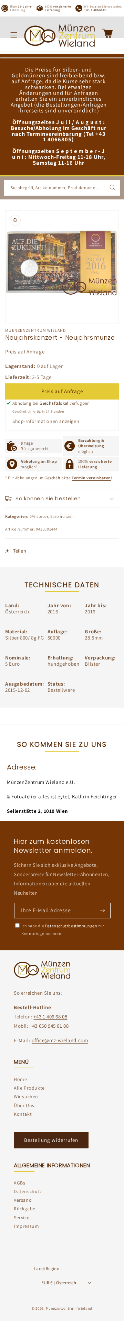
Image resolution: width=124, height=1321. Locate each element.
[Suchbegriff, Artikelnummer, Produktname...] (112, 187)
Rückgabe (24, 1208)
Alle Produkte (29, 1088)
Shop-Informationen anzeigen (45, 421)
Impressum (26, 1226)
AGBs (19, 1183)
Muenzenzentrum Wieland (69, 1308)
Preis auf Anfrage (24, 351)
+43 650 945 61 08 (49, 1026)
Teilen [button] (20, 551)
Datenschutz (28, 1191)
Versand (23, 1200)
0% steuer (39, 516)
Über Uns (24, 1105)
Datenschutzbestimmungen (71, 925)
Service (21, 1217)
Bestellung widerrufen (51, 1140)
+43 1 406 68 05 (50, 1016)
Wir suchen (26, 1096)
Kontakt (23, 1114)
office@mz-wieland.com (60, 1040)
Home (20, 1079)
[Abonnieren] (102, 910)
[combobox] (62, 188)
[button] (13, 35)
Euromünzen (62, 516)
